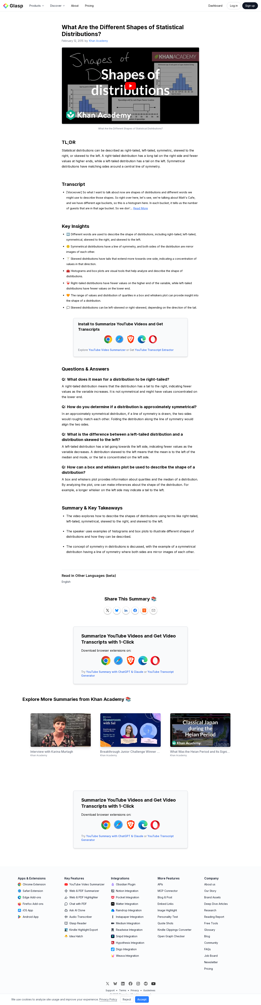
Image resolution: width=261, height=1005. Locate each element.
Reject (127, 999)
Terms (122, 990)
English (66, 581)
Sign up (250, 5)
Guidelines (149, 990)
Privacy (135, 990)
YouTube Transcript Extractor (154, 349)
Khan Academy (98, 40)
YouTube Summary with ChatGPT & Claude (114, 671)
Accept (142, 999)
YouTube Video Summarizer (107, 349)
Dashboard (215, 5)
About (75, 5)
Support (110, 990)
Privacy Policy (108, 999)
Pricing (89, 5)
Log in (234, 5)
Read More (140, 208)
